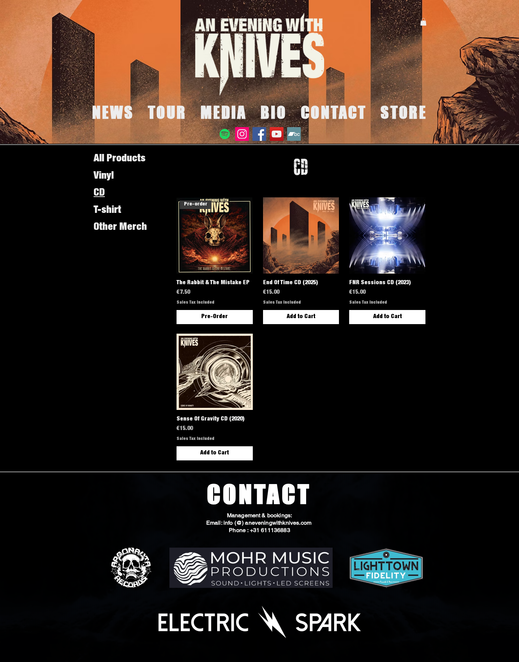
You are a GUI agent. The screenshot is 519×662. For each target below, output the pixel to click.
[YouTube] (277, 134)
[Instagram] (242, 134)
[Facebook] (259, 134)
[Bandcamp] (294, 134)
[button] (423, 22)
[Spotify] (225, 134)
